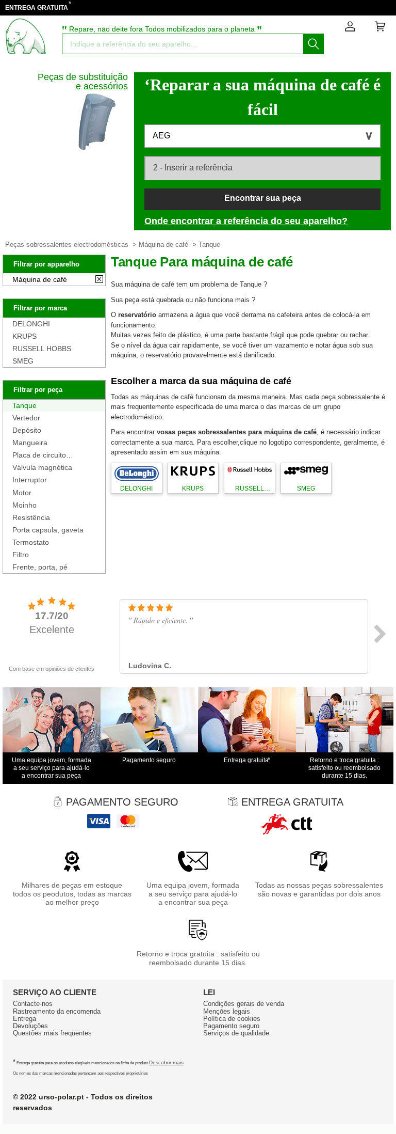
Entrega (24, 1018)
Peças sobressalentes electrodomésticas (66, 244)
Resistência (31, 517)
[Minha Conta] (350, 28)
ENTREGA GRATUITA (36, 7)
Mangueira (29, 442)
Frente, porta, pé (40, 567)
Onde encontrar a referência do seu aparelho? (246, 221)
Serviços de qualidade (236, 1033)
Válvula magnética (42, 467)
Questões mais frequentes (52, 1033)
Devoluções (30, 1026)
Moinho (24, 505)
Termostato (30, 542)
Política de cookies (231, 1018)
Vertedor (26, 418)
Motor (21, 493)
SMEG (23, 361)
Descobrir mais (166, 1062)
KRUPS (24, 336)
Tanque (24, 405)
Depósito (26, 430)
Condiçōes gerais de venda (243, 1003)
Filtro (20, 554)
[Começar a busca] (313, 44)
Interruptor (29, 480)
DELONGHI (31, 324)
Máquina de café (163, 244)
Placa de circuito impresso (39, 455)
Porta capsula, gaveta (48, 530)
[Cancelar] (99, 280)
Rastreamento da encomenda (57, 1011)
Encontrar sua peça (262, 198)
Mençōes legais (226, 1011)
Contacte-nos (33, 1003)
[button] (262, 136)
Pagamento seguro (231, 1026)
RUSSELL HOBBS (41, 348)
